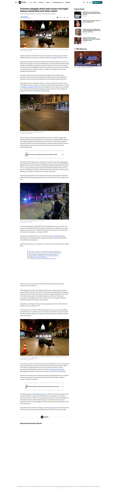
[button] (15, 2)
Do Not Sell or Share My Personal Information (87, 486)
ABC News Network (20, 486)
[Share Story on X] (61, 17)
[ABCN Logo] (22, 2)
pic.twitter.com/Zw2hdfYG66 (40, 257)
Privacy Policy (27, 486)
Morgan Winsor (24, 17)
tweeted (56, 236)
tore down (51, 407)
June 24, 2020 (52, 258)
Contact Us (98, 486)
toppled (54, 57)
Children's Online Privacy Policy (48, 486)
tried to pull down (41, 394)
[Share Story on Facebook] (57, 17)
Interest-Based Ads (58, 486)
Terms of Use (75, 486)
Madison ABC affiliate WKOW (29, 87)
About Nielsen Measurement (67, 486)
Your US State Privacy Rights (36, 486)
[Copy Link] (67, 17)
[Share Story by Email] (64, 17)
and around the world (56, 369)
